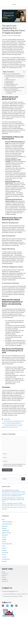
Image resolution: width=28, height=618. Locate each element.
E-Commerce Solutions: (11, 85)
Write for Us (5, 581)
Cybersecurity (5, 530)
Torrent (4, 554)
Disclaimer (4, 579)
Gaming (4, 541)
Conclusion (10, 93)
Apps (3, 519)
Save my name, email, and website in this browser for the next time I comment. (14, 465)
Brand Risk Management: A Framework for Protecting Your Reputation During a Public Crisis (13, 499)
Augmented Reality (7, 524)
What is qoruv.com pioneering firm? (12, 73)
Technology (7, 419)
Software (4, 550)
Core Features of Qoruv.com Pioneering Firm (15, 75)
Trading (4, 557)
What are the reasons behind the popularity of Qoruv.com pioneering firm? (14, 88)
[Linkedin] (12, 606)
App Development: (10, 81)
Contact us (5, 574)
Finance (4, 537)
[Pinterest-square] (16, 606)
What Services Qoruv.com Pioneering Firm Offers (15, 77)
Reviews (4, 548)
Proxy (3, 546)
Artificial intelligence (7, 521)
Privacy (4, 577)
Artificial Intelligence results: (12, 84)
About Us (4, 575)
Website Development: (11, 79)
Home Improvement (7, 543)
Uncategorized (6, 559)
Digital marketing (6, 532)
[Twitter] (7, 606)
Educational (5, 535)
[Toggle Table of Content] (23, 72)
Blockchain (5, 526)
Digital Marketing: (9, 82)
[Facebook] (3, 606)
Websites (4, 561)
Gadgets (4, 539)
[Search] (23, 478)
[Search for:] (11, 478)
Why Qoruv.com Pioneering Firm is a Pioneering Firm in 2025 (13, 91)
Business (4, 528)
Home (3, 572)
